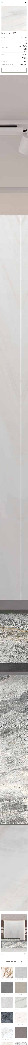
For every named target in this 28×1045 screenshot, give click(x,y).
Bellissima (24, 37)
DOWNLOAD (23, 65)
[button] (26, 2)
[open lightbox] (14, 18)
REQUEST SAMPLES (14, 70)
